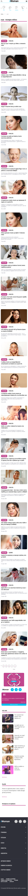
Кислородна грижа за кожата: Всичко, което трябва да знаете (13, 266)
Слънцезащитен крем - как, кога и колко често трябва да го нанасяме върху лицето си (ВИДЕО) (14, 491)
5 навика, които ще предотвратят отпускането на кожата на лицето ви (11, 363)
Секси (2, 843)
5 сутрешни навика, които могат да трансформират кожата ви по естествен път (14, 394)
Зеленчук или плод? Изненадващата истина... (19, 737)
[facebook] (12, 690)
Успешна (3, 837)
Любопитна (4, 853)
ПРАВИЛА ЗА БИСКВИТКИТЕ (6, 880)
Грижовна (3, 832)
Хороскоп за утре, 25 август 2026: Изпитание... (19, 757)
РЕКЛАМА (16, 880)
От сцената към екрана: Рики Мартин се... (18, 716)
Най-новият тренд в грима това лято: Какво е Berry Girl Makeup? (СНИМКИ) (14, 523)
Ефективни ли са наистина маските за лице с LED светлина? (13, 588)
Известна (3, 848)
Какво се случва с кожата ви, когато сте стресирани (12, 427)
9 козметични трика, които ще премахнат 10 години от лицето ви (13, 201)
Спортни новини (5, 870)
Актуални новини (6, 861)
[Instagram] (20, 690)
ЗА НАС (2, 879)
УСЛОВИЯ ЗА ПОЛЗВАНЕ (10, 879)
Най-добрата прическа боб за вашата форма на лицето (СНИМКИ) (13, 330)
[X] (16, 690)
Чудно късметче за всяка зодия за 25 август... (19, 747)
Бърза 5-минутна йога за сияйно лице (11, 106)
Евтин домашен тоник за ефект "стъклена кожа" (13, 233)
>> (15, 666)
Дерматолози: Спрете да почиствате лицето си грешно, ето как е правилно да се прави (13, 459)
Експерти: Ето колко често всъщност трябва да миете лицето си (14, 298)
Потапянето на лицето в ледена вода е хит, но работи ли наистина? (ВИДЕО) (14, 169)
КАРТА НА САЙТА (4, 881)
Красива (4, 41)
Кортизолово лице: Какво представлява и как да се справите (13, 621)
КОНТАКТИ (12, 881)
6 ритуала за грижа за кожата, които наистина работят (11, 137)
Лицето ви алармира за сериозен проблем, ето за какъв (13, 556)
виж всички (4, 777)
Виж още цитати (14, 704)
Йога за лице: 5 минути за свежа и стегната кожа (13, 44)
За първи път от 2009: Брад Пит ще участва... (19, 726)
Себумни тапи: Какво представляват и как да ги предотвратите (13, 76)
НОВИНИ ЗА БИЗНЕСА (6, 865)
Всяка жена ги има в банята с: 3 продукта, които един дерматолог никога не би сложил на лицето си (14, 653)
